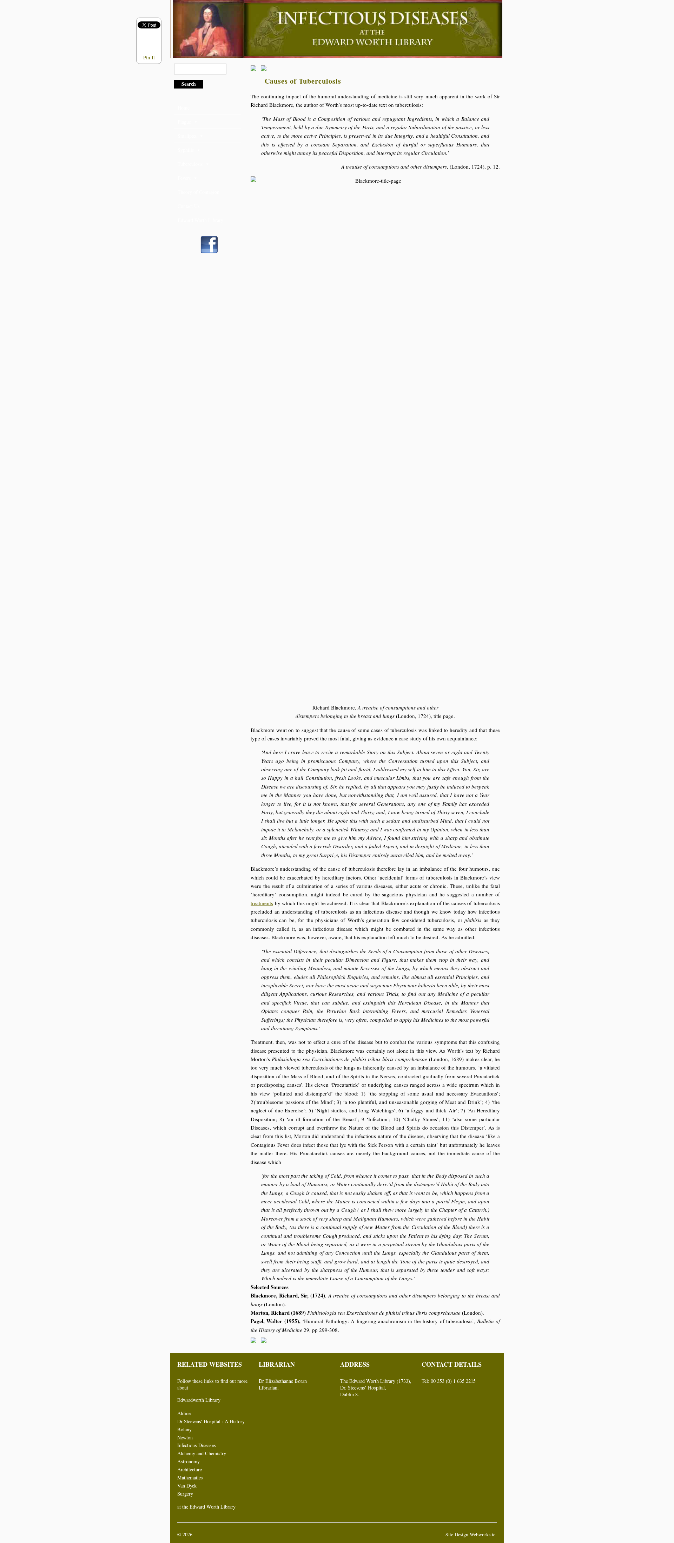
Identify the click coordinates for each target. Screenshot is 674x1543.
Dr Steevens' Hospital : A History (211, 1421)
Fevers (184, 178)
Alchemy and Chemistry (201, 1453)
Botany (184, 1429)
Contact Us (188, 206)
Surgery (185, 1493)
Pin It (149, 57)
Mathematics (190, 1477)
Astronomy (188, 1461)
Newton (185, 1437)
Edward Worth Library (200, 220)
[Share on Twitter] (265, 69)
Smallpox (187, 135)
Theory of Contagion (198, 192)
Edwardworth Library (198, 1400)
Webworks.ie (482, 1534)
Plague (184, 121)
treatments (262, 903)
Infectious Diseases (196, 1445)
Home (184, 107)
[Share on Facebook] (255, 69)
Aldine (184, 1413)
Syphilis (186, 149)
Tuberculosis (190, 164)
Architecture (189, 1469)
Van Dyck (187, 1485)
